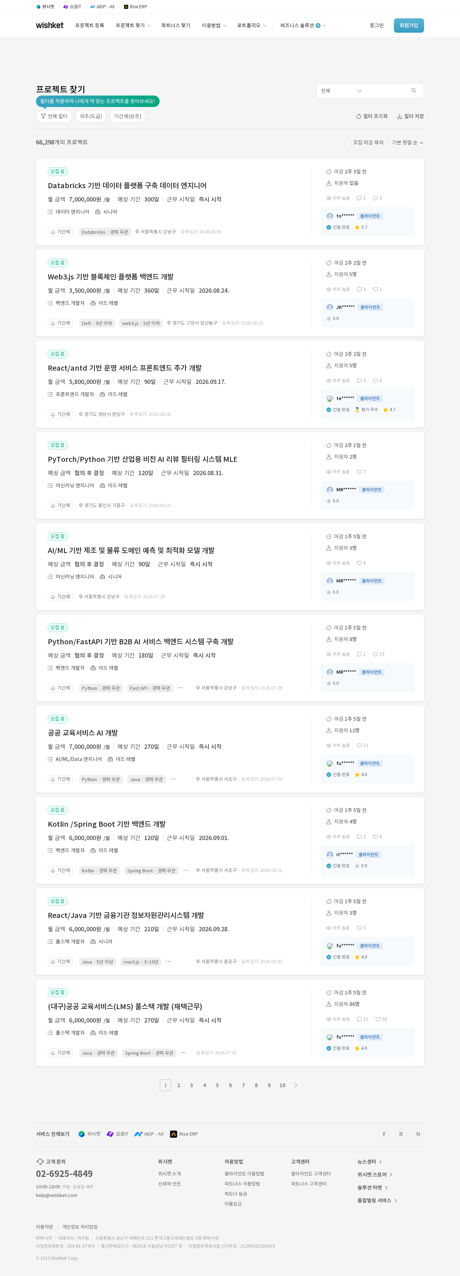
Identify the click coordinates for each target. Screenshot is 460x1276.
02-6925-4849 (64, 1173)
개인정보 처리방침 (80, 1227)
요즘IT (122, 1134)
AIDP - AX (154, 1134)
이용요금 (233, 1204)
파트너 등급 (236, 1194)
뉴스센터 (367, 1162)
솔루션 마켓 (370, 1187)
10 (282, 1085)
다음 (296, 1085)
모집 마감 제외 (368, 142)
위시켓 (93, 1134)
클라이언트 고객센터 (311, 1174)
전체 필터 (58, 116)
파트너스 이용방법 (242, 1184)
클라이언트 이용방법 (244, 1174)
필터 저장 (414, 116)
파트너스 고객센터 (309, 1184)
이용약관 (44, 1227)
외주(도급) (91, 116)
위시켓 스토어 (372, 1174)
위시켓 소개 (169, 1174)
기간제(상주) (127, 116)
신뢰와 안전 (169, 1184)
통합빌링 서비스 (374, 1200)
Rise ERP (188, 1134)
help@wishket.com (56, 1195)
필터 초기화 (375, 116)
